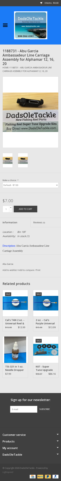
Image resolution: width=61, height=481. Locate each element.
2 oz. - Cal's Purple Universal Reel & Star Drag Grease (45, 321)
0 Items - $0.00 (51, 3)
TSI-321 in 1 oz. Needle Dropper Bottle (14, 368)
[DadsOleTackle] (35, 25)
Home (5, 67)
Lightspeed (8, 472)
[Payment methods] (32, 476)
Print (38, 270)
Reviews (39, 222)
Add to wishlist (10, 270)
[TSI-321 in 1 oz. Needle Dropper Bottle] (15, 349)
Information (10, 222)
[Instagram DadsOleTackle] (49, 419)
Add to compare (26, 270)
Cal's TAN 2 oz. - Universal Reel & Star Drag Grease (14, 321)
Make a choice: (10, 180)
